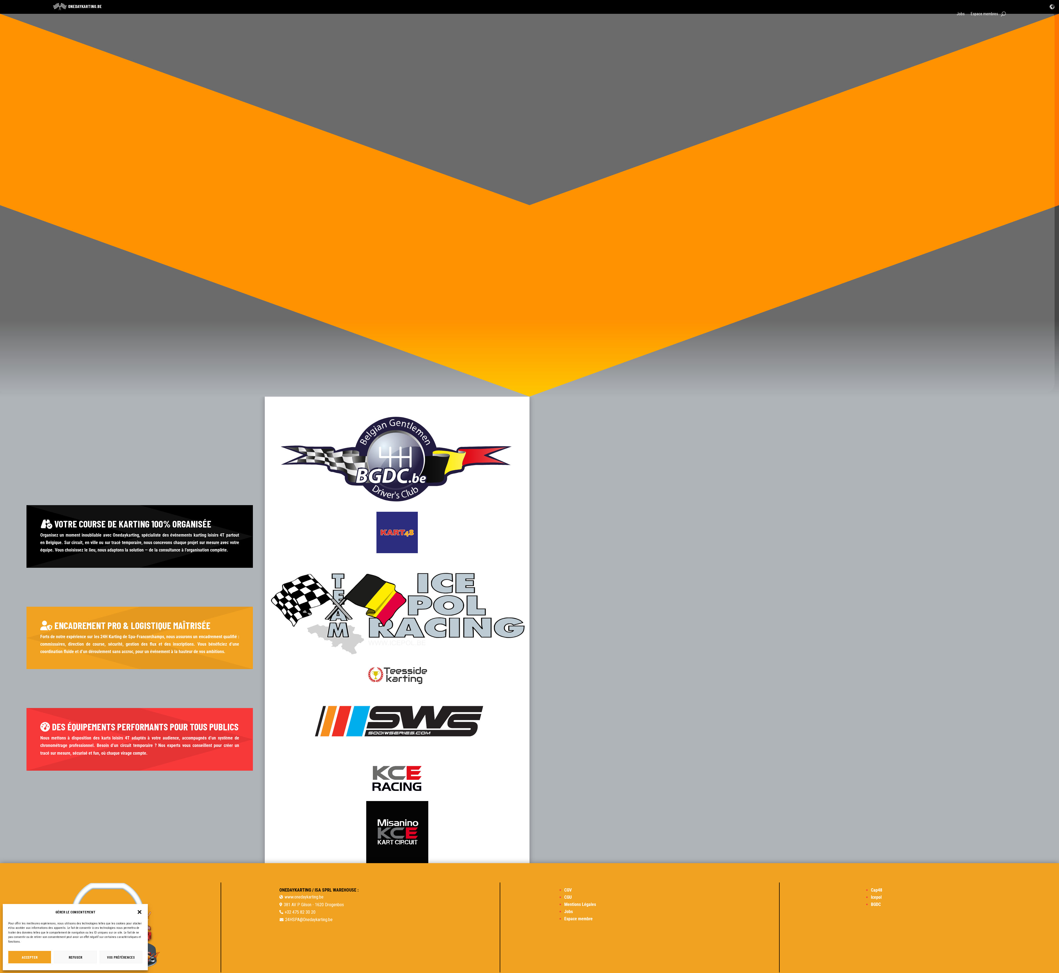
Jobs (961, 14)
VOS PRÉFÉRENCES (121, 957)
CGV (568, 890)
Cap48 (876, 890)
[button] (139, 912)
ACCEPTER (30, 957)
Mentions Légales (580, 904)
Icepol (876, 897)
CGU (568, 897)
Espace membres (984, 14)
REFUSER (75, 957)
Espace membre (578, 918)
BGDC (876, 904)
